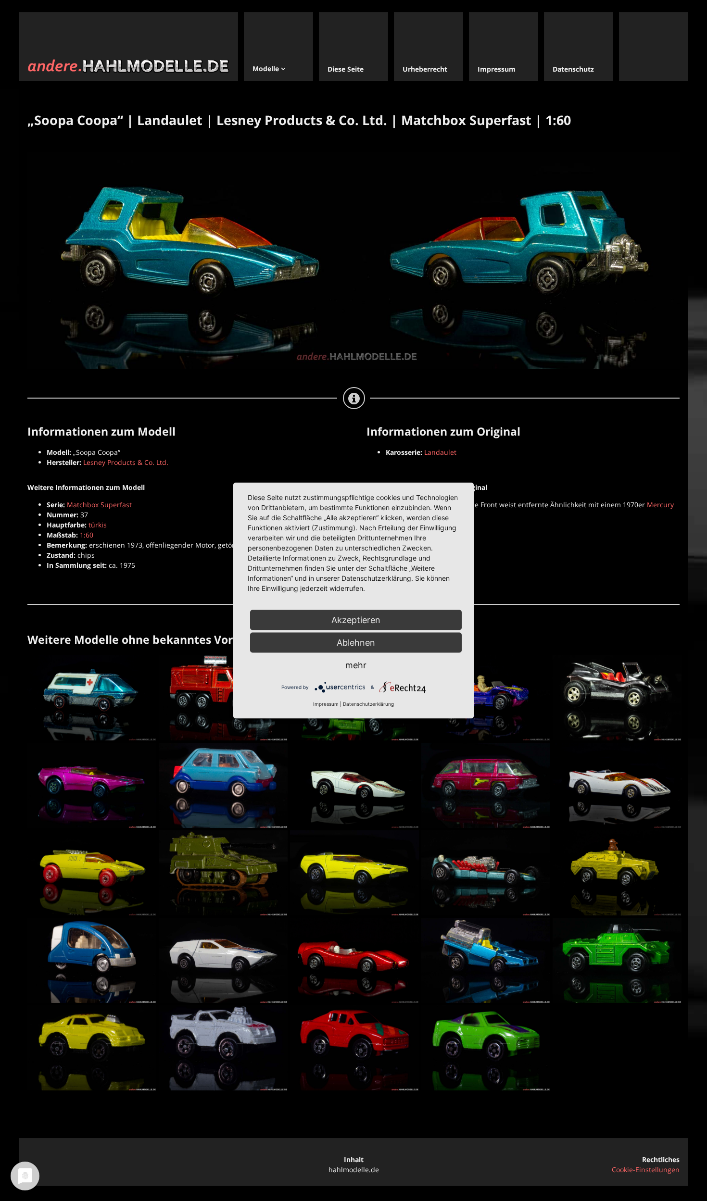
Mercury (660, 504)
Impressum (326, 704)
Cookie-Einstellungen (646, 1169)
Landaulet (440, 452)
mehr (355, 665)
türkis (97, 524)
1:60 (86, 534)
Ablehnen (356, 643)
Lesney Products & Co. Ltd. (125, 462)
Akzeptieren (355, 620)
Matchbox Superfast (99, 504)
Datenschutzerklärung (368, 704)
